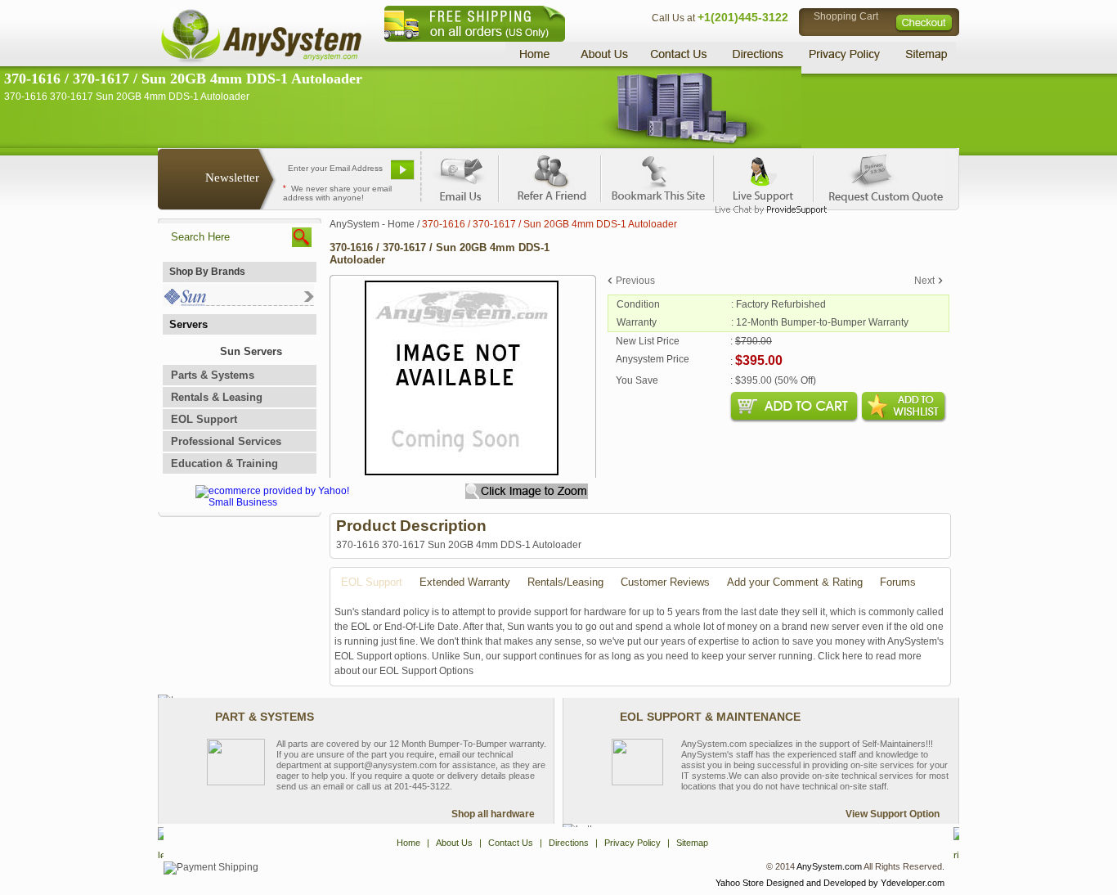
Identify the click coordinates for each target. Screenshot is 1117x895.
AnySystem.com (829, 866)
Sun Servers (251, 351)
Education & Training (224, 463)
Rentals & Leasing (216, 397)
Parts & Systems (212, 375)
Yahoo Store (740, 883)
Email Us (461, 176)
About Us (603, 53)
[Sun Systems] (238, 302)
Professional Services (226, 441)
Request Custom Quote (878, 176)
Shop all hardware (493, 814)
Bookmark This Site (656, 176)
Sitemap (925, 53)
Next (924, 280)
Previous (635, 280)
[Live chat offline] (764, 176)
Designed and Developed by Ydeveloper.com (855, 883)
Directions (758, 53)
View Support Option (893, 814)
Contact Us (679, 53)
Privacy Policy (845, 53)
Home (536, 53)
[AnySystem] (260, 60)
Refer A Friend (549, 176)
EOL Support (204, 419)
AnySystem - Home (372, 224)
